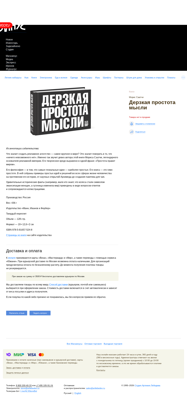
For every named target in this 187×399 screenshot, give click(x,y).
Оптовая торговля (93, 344)
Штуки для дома (134, 77)
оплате (12, 258)
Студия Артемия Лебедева (147, 385)
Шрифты (107, 77)
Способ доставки (58, 284)
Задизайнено (13, 46)
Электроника (46, 77)
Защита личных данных (17, 373)
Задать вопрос (40, 313)
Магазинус (11, 56)
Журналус (11, 69)
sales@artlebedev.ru (95, 388)
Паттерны (118, 77)
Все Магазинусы (74, 344)
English (78, 393)
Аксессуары (86, 77)
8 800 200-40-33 (24, 385)
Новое (9, 39)
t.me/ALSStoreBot (28, 391)
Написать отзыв (16, 313)
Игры (97, 77)
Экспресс (11, 62)
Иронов (10, 66)
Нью (26, 77)
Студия (10, 49)
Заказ (8, 368)
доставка (17, 368)
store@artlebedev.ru (30, 388)
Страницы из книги (16, 235)
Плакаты (171, 77)
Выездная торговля (113, 344)
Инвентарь (12, 43)
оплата (26, 368)
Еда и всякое (61, 77)
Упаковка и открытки (154, 77)
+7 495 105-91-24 (44, 385)
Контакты (100, 370)
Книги (34, 77)
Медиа (9, 59)
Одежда (74, 77)
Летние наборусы (13, 77)
